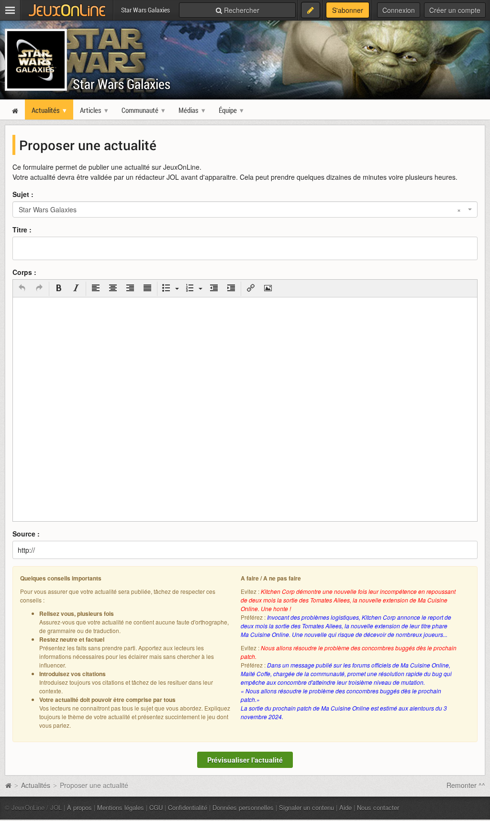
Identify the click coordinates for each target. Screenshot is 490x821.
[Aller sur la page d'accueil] (8, 785)
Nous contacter (378, 807)
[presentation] (22, 289)
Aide (345, 807)
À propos (79, 807)
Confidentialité (187, 807)
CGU (156, 807)
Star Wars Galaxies (121, 84)
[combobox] (245, 209)
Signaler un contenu (306, 807)
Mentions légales (120, 807)
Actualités (35, 785)
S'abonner (347, 10)
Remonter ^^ (465, 785)
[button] (22, 289)
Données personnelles (243, 807)
